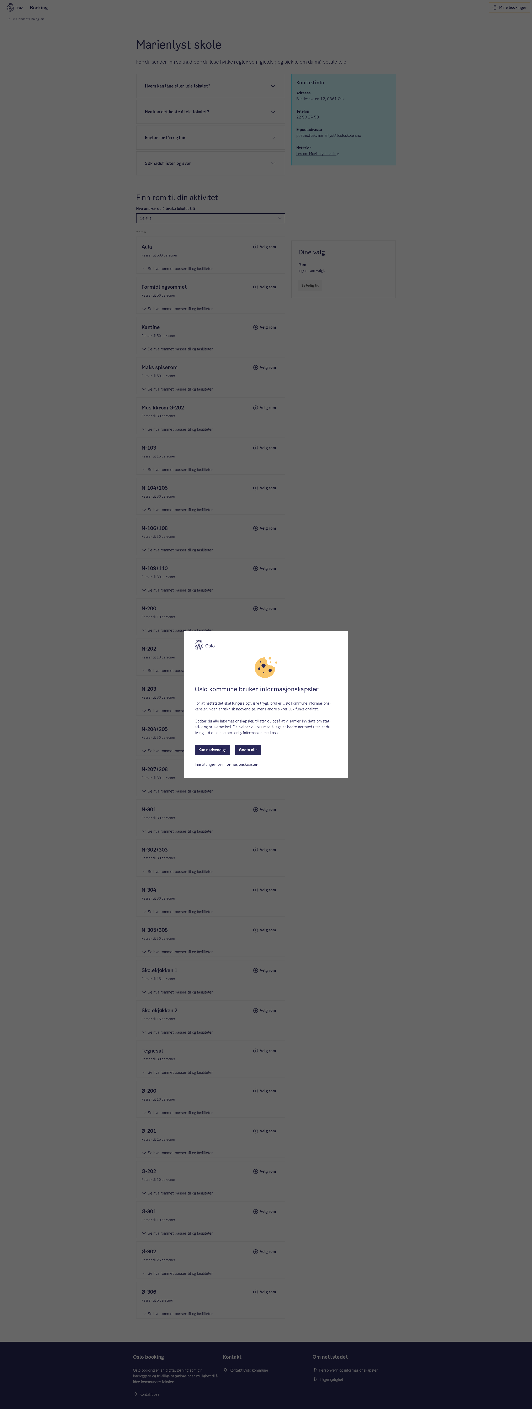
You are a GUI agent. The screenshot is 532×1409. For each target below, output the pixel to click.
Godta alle (248, 749)
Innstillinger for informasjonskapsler (226, 764)
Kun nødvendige (212, 749)
